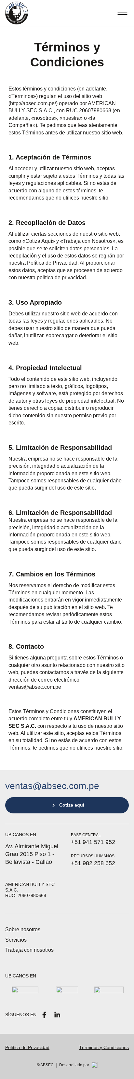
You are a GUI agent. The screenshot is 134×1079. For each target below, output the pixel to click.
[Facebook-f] (44, 1015)
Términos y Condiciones (104, 1047)
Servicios (16, 940)
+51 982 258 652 (93, 863)
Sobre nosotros (22, 929)
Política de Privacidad (27, 1047)
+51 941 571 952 (93, 842)
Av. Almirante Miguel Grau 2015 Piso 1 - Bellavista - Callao (31, 854)
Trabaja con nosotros (29, 950)
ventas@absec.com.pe (52, 786)
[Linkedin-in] (57, 1015)
